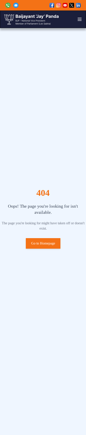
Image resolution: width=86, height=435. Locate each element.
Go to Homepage (43, 243)
